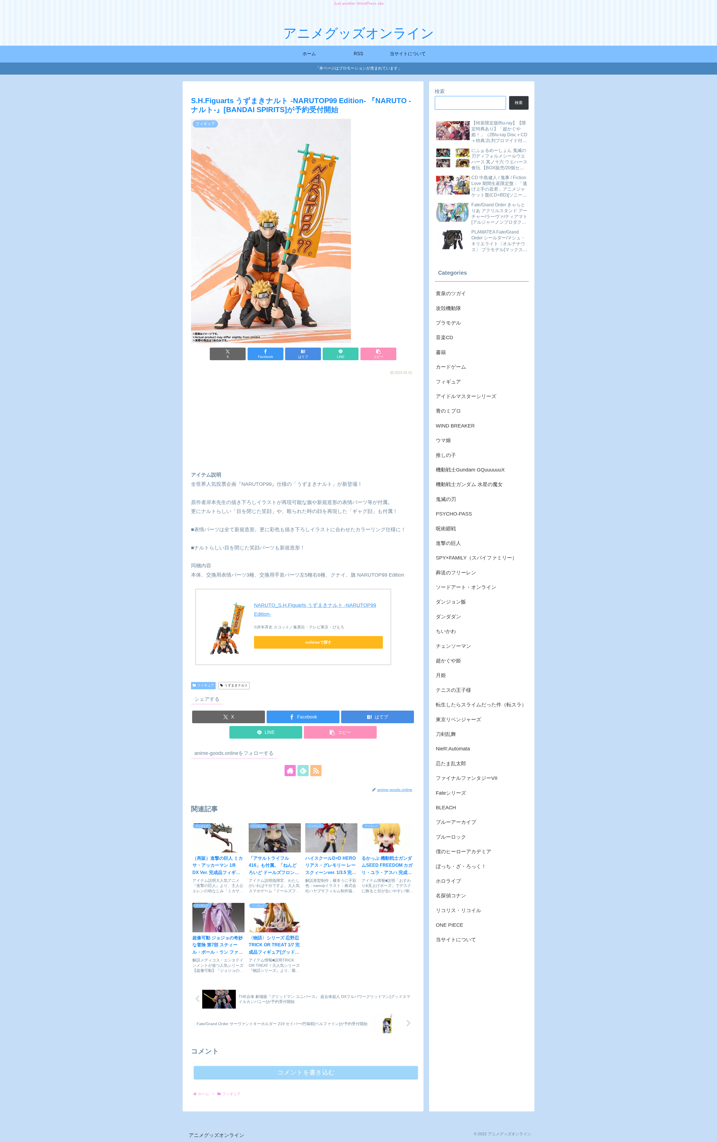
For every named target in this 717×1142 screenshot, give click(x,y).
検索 (440, 91)
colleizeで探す (318, 642)
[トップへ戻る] (708, 1133)
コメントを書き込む (306, 1072)
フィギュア (205, 685)
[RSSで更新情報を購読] (316, 770)
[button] (378, 354)
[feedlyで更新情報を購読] (303, 770)
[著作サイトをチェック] (290, 770)
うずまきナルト (236, 685)
